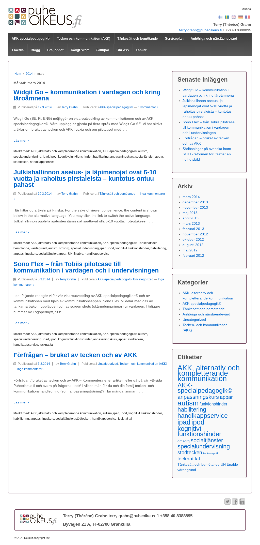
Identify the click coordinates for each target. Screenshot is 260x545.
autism (142, 151)
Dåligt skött (80, 50)
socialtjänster (144, 156)
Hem (17, 73)
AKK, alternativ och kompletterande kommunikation (66, 151)
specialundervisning (27, 156)
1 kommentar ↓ (148, 107)
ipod (54, 156)
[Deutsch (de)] (240, 17)
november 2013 (195, 207)
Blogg (35, 50)
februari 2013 (193, 229)
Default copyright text (36, 537)
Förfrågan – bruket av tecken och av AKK (75, 355)
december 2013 (195, 202)
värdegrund (39, 248)
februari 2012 (193, 255)
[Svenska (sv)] (227, 17)
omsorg (64, 248)
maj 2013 (190, 213)
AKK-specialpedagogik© (31, 38)
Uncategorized (143, 279)
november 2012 (195, 234)
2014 (29, 73)
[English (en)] (234, 17)
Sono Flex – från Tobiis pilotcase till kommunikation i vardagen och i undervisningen (86, 267)
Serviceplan (174, 38)
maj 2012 (190, 250)
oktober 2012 (193, 239)
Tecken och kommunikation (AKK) (83, 38)
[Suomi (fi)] (220, 17)
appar (159, 156)
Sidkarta (246, 8)
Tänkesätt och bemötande (137, 38)
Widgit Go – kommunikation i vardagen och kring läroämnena (86, 95)
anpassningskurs (122, 156)
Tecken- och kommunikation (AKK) (143, 364)
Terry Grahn (69, 107)
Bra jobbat (55, 50)
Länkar (141, 50)
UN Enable (75, 253)
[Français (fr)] (247, 17)
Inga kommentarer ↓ (31, 369)
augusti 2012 (193, 245)
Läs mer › (21, 140)
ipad (46, 156)
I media (18, 50)
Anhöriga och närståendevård (214, 38)
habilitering (101, 156)
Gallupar (102, 50)
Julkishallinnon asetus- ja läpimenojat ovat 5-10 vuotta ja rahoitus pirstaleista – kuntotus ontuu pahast (84, 178)
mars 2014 (191, 197)
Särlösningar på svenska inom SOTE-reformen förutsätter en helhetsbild (207, 154)
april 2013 (191, 218)
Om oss (123, 50)
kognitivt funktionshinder (75, 156)
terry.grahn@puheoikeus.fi (200, 30)
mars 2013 (191, 223)
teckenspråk (211, 453)
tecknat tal (47, 344)
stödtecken (20, 162)
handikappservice (42, 162)
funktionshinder (213, 404)
